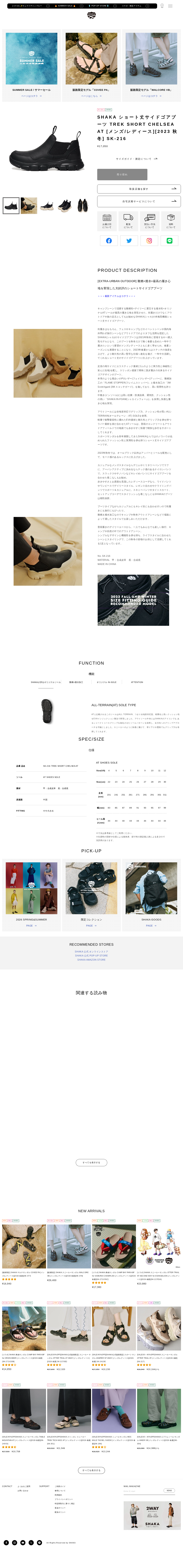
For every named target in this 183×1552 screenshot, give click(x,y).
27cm (171, 171)
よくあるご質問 (24, 1486)
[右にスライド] (88, 205)
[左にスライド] (5, 205)
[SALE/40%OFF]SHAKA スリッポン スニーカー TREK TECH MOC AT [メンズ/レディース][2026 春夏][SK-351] (69, 1440)
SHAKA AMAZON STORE (91, 960)
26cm (158, 171)
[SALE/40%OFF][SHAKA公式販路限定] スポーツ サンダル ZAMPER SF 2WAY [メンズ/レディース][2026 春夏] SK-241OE (114, 1358)
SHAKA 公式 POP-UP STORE (91, 955)
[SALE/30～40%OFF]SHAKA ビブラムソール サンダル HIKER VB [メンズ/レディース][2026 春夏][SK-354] (158, 1440)
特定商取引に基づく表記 (65, 1504)
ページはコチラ (29, 96)
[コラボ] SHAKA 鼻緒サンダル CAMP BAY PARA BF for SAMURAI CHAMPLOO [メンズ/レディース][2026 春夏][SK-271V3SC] (114, 1275)
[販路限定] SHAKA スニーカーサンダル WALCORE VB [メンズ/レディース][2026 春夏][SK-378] (68, 1274)
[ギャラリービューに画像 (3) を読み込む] (47, 205)
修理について (60, 1491)
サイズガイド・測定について (134, 159)
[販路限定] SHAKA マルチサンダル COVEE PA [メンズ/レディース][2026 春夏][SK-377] (23, 1274)
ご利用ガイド (60, 1486)
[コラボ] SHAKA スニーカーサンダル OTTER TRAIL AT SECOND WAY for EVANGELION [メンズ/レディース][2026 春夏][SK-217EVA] (158, 1275)
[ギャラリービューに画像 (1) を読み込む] (11, 205)
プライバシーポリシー (64, 1499)
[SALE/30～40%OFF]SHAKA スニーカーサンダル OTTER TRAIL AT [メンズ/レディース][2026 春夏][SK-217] (157, 1358)
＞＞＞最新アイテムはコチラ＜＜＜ (117, 296)
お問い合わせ (23, 1491)
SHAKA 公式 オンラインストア (91, 951)
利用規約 (58, 1495)
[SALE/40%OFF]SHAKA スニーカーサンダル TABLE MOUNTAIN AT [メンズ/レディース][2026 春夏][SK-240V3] (23, 1440)
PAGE (29, 925)
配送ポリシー (60, 1512)
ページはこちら (89, 96)
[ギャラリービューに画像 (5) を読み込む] (82, 205)
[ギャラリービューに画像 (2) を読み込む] (29, 205)
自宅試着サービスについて (139, 201)
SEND (169, 1491)
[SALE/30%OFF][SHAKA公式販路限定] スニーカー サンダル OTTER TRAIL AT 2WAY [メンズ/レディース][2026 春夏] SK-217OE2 (69, 1358)
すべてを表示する (91, 1162)
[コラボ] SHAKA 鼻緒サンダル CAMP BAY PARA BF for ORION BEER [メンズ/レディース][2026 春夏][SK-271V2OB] (23, 1358)
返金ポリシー (60, 1508)
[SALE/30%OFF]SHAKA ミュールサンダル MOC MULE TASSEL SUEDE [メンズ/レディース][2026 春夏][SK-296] (113, 1440)
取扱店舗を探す (139, 189)
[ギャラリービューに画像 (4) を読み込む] (64, 205)
